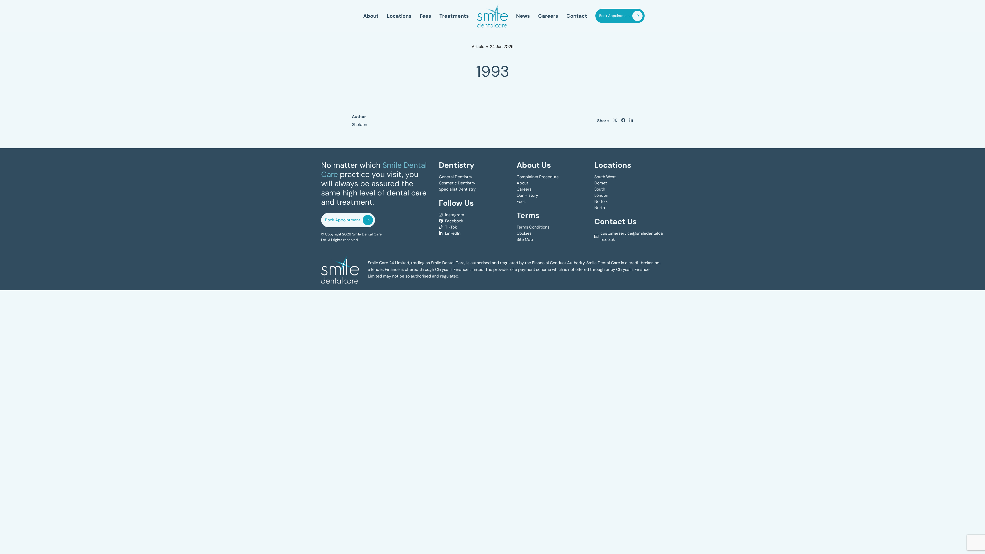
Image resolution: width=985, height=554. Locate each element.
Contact (576, 16)
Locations (399, 16)
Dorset (600, 183)
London (601, 195)
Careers (548, 16)
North (599, 207)
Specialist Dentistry (457, 189)
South (599, 189)
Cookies (524, 233)
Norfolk (601, 201)
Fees (425, 16)
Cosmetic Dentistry (457, 183)
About (371, 16)
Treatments (454, 16)
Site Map (525, 239)
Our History (527, 195)
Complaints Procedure (538, 176)
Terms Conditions (533, 227)
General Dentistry (455, 176)
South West (605, 176)
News (523, 16)
